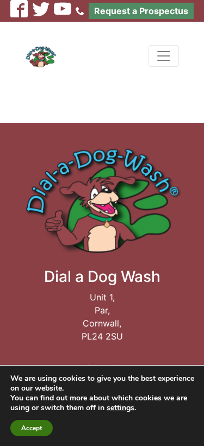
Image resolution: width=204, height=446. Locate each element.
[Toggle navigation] (164, 56)
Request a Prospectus (141, 10)
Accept (31, 428)
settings (120, 408)
